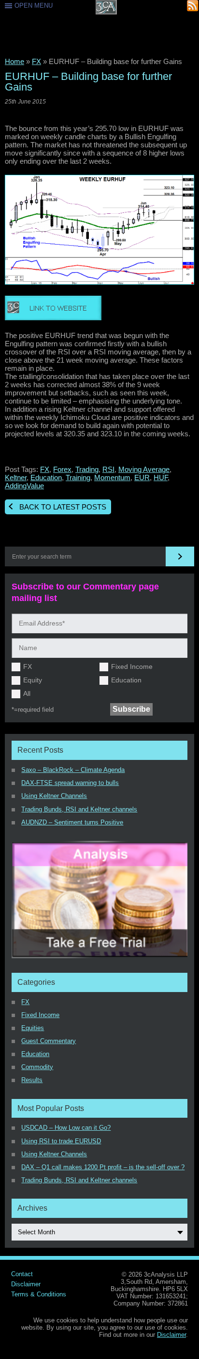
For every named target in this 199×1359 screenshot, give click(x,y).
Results (32, 1080)
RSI (108, 469)
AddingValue (24, 486)
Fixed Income (132, 666)
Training (78, 477)
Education (46, 477)
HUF (161, 477)
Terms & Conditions (38, 1294)
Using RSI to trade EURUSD (61, 1141)
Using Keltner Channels (54, 795)
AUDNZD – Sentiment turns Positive (72, 822)
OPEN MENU (33, 5)
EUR (142, 477)
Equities (32, 1028)
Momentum (112, 477)
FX (36, 61)
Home (14, 61)
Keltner (16, 477)
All (26, 693)
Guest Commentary (48, 1041)
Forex (62, 469)
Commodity (37, 1067)
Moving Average (144, 469)
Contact (22, 1274)
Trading (87, 469)
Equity (32, 680)
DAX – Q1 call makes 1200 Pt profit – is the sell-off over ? (103, 1167)
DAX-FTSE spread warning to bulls (70, 782)
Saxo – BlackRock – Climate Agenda (73, 769)
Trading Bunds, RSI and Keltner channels (79, 809)
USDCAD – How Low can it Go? (66, 1127)
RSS (193, 6)
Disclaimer (26, 1284)
